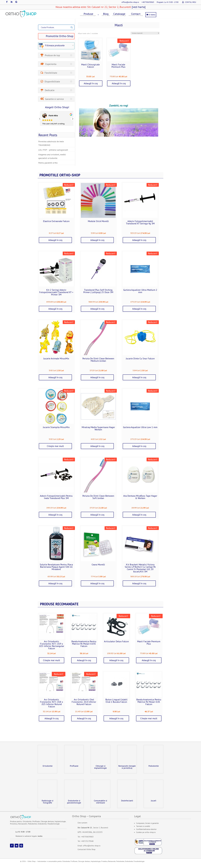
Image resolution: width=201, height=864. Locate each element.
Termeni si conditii (143, 826)
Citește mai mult (55, 446)
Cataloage (119, 14)
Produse (88, 14)
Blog (106, 14)
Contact (136, 14)
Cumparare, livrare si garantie (147, 823)
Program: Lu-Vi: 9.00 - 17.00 (167, 2)
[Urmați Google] (16, 2)
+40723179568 (87, 841)
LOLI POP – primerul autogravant (53, 150)
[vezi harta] (138, 7)
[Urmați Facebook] (7, 2)
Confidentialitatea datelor (146, 829)
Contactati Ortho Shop (86, 849)
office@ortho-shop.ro (130, 2)
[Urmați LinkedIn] (11, 2)
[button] (72, 119)
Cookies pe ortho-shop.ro (146, 832)
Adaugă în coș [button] (91, 83)
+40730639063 (148, 2)
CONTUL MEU (190, 2)
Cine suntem (82, 822)
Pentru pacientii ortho (48, 162)
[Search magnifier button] (71, 27)
